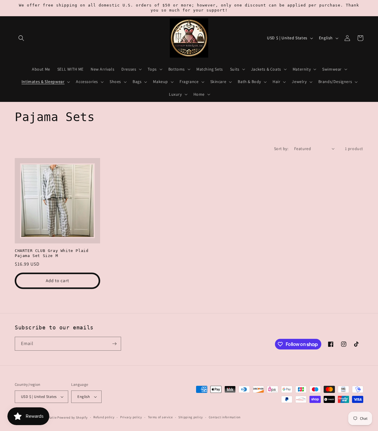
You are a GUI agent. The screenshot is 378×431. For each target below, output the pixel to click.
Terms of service (160, 417)
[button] (21, 38)
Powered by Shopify (72, 417)
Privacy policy (131, 417)
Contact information (225, 417)
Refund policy (103, 417)
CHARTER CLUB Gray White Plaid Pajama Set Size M (51, 253)
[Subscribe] (114, 344)
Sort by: (281, 148)
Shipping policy (190, 417)
